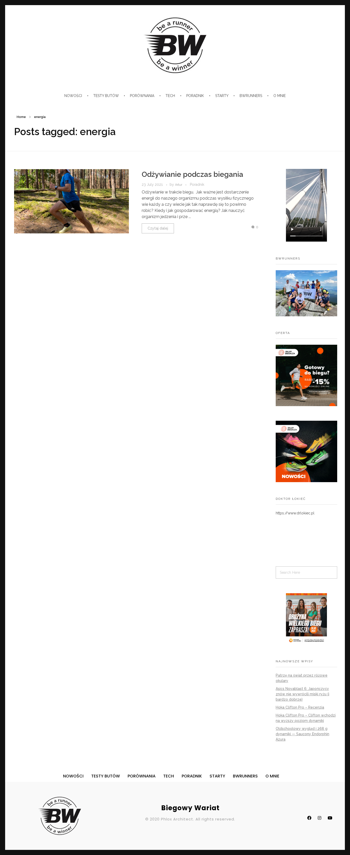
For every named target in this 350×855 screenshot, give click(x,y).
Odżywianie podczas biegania (192, 174)
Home (21, 117)
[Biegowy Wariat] (175, 45)
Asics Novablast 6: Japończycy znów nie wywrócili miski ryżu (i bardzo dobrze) (302, 694)
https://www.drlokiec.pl (295, 513)
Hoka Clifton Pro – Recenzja (300, 707)
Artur (179, 185)
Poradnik (197, 184)
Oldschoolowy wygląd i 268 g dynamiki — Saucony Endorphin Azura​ (302, 734)
